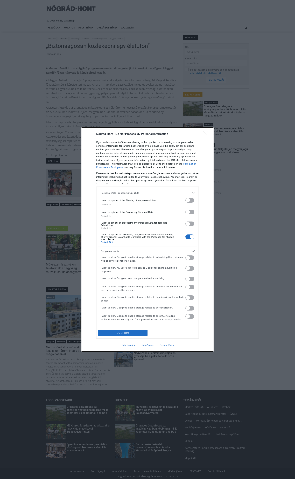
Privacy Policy (166, 345)
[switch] (189, 200)
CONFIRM (123, 333)
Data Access (147, 345)
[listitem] (147, 193)
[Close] (206, 134)
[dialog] (147, 239)
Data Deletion (128, 345)
